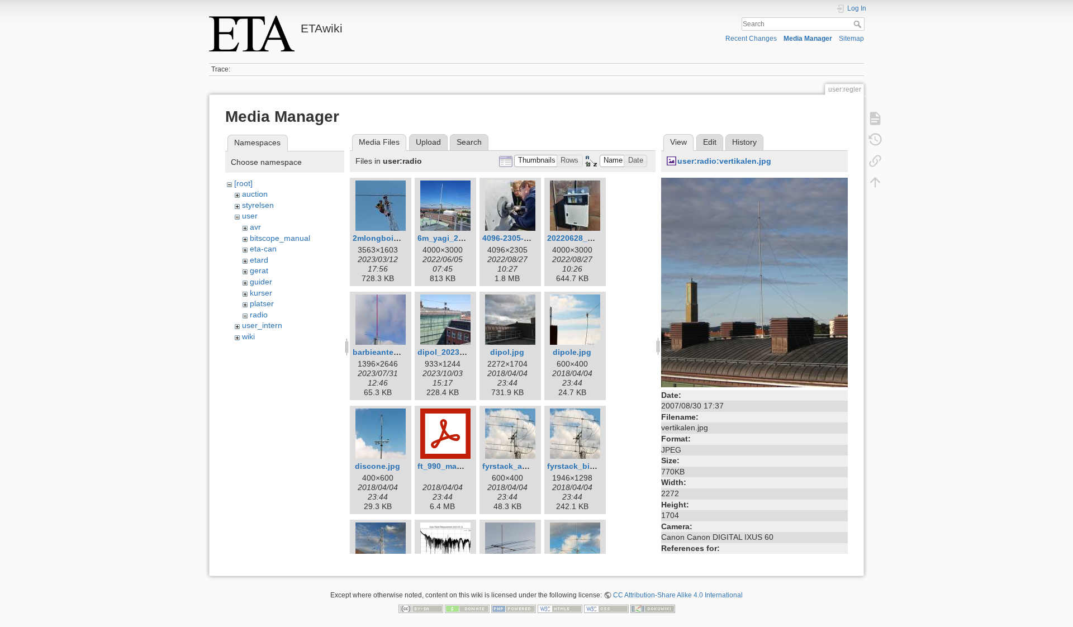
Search (858, 24)
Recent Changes (751, 38)
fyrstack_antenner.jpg (524, 466)
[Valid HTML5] (560, 608)
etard (259, 259)
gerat (259, 270)
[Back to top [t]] (875, 182)
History (744, 141)
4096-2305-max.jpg (518, 238)
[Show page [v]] (875, 118)
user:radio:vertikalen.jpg (724, 160)
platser (262, 303)
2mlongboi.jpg (380, 238)
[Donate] (467, 608)
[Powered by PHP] (513, 608)
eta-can (263, 248)
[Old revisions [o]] (875, 139)
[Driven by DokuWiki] (652, 608)
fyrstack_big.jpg (578, 466)
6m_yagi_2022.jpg (451, 238)
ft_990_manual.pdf (452, 466)
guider (261, 281)
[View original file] (754, 281)
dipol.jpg (507, 352)
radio (259, 314)
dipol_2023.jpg (445, 352)
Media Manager (808, 38)
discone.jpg (377, 466)
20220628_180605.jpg (588, 238)
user (250, 215)
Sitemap (851, 38)
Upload (428, 141)
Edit (709, 141)
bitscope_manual (280, 238)
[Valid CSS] (606, 608)
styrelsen (258, 205)
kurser (261, 292)
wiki (248, 336)
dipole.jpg (572, 352)
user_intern (262, 325)
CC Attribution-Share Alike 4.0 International (678, 595)
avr (255, 226)
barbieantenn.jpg (385, 352)
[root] (243, 183)
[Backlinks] (875, 161)
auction (255, 193)
